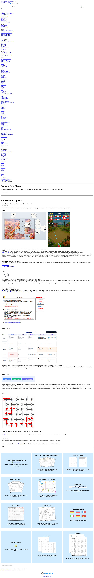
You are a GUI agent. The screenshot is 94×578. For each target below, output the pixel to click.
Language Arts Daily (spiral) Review (13, 322)
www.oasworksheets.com (8, 266)
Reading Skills (23, 291)
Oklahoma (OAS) (5, 265)
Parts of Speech (10, 291)
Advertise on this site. (47, 576)
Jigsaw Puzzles (5, 253)
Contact (9, 569)
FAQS (7, 569)
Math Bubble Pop (5, 252)
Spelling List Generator (9, 434)
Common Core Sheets (5, 2)
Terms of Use (3, 569)
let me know (21, 443)
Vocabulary (30, 291)
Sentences (17, 291)
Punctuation (4, 291)
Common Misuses (5, 290)
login (2, 8)
